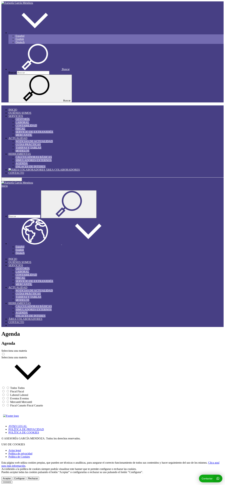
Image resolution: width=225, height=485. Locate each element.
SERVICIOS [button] (15, 116)
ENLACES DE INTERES (30, 166)
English (19, 39)
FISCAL (20, 128)
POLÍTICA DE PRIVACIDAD (26, 429)
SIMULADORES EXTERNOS (33, 160)
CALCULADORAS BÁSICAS (33, 157)
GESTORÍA (22, 119)
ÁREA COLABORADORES (62, 169)
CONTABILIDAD (26, 125)
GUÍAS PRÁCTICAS (28, 144)
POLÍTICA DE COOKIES (23, 432)
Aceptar (7, 478)
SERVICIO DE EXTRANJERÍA (34, 131)
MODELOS (22, 150)
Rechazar (33, 478)
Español (19, 35)
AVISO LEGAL (17, 426)
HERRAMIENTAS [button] (19, 153)
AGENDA (21, 163)
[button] (34, 32)
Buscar (12, 72)
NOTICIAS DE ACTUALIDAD (34, 141)
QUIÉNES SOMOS (19, 112)
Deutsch (20, 42)
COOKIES (7, 482)
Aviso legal (14, 450)
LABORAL (22, 122)
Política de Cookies (19, 456)
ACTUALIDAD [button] (17, 138)
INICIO (12, 109)
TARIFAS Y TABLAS (28, 147)
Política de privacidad (20, 453)
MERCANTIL (23, 134)
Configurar (19, 478)
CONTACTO (16, 172)
